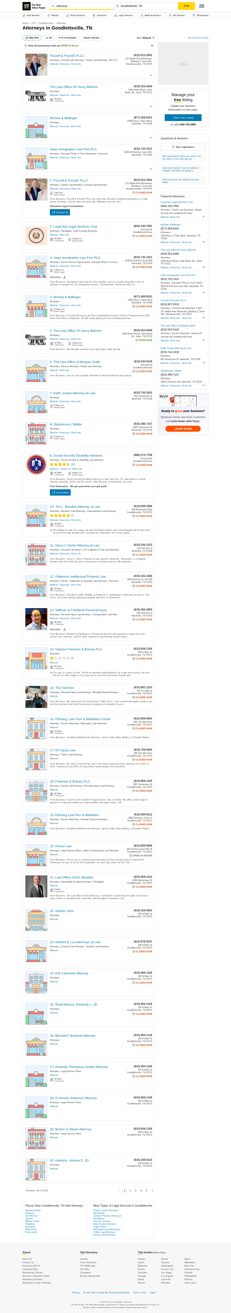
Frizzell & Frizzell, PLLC (67, 55)
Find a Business (88, 1262)
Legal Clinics (100, 1226)
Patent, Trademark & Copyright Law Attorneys (84, 581)
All (50, 38)
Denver (141, 1282)
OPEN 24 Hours (70, 45)
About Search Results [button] (198, 38)
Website (54, 64)
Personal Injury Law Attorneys (76, 614)
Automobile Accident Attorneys (76, 881)
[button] (201, 6)
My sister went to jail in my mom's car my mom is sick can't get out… (182, 157)
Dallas (141, 1279)
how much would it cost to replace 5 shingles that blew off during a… (181, 169)
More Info (76, 64)
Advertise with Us (31, 1266)
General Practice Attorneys (94, 819)
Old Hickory (31, 1216)
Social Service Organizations (75, 262)
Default (147, 37)
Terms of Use (139, 1292)
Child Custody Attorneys (85, 231)
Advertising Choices (32, 1272)
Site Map (84, 1269)
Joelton (29, 1218)
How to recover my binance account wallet (181, 181)
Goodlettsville (46, 23)
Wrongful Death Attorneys (106, 692)
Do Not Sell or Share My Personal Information (106, 1292)
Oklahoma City (192, 1269)
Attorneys (55, 60)
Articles (84, 1259)
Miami (187, 1259)
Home (25, 23)
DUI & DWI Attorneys (119, 60)
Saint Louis (190, 1282)
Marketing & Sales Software (36, 1282)
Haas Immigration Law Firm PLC (73, 149)
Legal (152, 1292)
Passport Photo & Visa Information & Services (84, 153)
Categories (85, 1272)
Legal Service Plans (71, 850)
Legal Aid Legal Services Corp (177, 202)
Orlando (188, 1272)
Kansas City (167, 1269)
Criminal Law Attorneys (72, 60)
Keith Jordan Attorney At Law (176, 348)
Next (152, 1190)
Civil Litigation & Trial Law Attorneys (101, 549)
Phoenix (188, 1279)
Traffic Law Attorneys (72, 754)
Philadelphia (190, 1276)
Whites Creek (32, 1221)
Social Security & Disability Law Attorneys (82, 460)
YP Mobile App (87, 1266)
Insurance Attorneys (71, 549)
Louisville (166, 1279)
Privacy (76, 1292)
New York (189, 1266)
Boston (141, 1269)
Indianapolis (167, 1266)
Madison (29, 1213)
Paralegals (66, 231)
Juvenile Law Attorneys (97, 946)
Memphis (165, 1282)
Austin (141, 1262)
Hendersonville (33, 1210)
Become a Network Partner (36, 1276)
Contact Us (62, 212)
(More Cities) (159, 1252)
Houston (165, 1262)
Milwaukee (189, 1262)
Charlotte (142, 1272)
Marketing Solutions (32, 1279)
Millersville (31, 1229)
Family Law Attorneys (97, 60)
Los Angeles (167, 1276)
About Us (27, 1259)
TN (33, 23)
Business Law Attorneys (73, 511)
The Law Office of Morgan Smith (178, 325)
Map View (34, 38)
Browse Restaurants (90, 1276)
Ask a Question (185, 147)
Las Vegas (166, 1272)
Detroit (164, 1259)
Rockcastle (31, 1232)
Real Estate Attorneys (104, 1224)
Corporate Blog (30, 1269)
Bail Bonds (99, 1213)
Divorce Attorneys (70, 366)
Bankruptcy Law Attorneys (93, 723)
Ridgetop (29, 1224)
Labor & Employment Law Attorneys (101, 850)
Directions (65, 64)
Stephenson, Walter (171, 370)
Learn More (62, 492)
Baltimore (142, 1266)
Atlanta (141, 1259)
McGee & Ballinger (63, 118)
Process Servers (102, 1221)
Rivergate (30, 1226)
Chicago (142, 1276)
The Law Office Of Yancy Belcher (74, 87)
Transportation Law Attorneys (102, 511)
